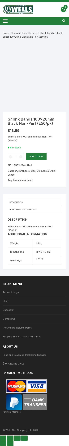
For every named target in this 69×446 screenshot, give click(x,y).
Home (6, 33)
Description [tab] (16, 202)
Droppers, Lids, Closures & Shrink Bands (32, 33)
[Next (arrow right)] (10, 443)
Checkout (8, 309)
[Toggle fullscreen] (10, 438)
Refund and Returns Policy (17, 327)
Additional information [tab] (22, 209)
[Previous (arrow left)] (3, 443)
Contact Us (9, 318)
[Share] (17, 438)
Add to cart (36, 156)
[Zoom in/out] (3, 438)
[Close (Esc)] (24, 438)
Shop (5, 301)
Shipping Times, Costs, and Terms (21, 336)
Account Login (11, 292)
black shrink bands (23, 180)
